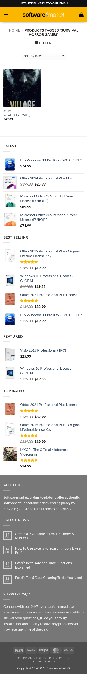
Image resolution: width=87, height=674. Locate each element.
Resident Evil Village (17, 115)
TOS (18, 658)
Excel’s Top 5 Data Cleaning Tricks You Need (48, 577)
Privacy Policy (34, 658)
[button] (6, 14)
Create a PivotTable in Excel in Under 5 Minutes (44, 535)
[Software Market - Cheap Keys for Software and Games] (43, 14)
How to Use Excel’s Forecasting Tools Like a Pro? (48, 550)
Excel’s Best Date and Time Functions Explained (43, 565)
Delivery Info (60, 658)
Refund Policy (44, 661)
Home (14, 30)
